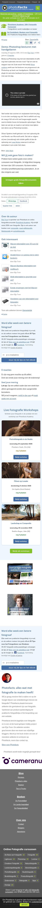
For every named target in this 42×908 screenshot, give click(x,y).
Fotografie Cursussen (8, 2)
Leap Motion (16, 142)
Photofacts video (21, 781)
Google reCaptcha (16, 348)
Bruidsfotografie (11, 876)
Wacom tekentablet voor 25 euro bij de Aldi (24, 245)
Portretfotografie (12, 872)
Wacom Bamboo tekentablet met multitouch (23, 267)
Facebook (23, 201)
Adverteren (21, 832)
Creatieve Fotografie (13, 863)
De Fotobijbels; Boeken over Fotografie (22, 32)
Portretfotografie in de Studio (21, 439)
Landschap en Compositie (21, 523)
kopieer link (7, 206)
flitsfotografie (6, 231)
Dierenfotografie (32, 868)
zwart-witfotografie (25, 228)
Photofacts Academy (23, 222)
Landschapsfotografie (13, 868)
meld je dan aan (24, 395)
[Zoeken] (38, 8)
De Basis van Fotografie (15, 855)
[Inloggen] (39, 2)
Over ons (21, 820)
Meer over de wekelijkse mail (19, 342)
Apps (35, 880)
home (5, 40)
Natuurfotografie (32, 863)
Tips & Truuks (21, 789)
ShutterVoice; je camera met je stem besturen (24, 256)
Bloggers (21, 828)
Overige (9, 885)
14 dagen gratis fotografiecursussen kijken (21, 181)
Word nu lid (24, 16)
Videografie (24, 880)
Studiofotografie (28, 872)
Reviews (21, 777)
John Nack (9, 151)
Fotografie (33, 855)
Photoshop (23, 859)
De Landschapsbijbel (21, 804)
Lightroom (10, 859)
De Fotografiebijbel (21, 808)
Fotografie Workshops (23, 2)
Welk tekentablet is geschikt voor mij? (23, 278)
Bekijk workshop (21, 457)
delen (18, 206)
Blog (21, 773)
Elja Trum (31, 53)
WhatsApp (12, 201)
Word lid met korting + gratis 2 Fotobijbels (16, 14)
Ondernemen (10, 880)
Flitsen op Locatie (21, 481)
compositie (14, 228)
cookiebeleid (37, 902)
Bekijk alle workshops (21, 551)
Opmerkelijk (34, 39)
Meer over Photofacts (10, 745)
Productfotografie (28, 876)
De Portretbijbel (21, 801)
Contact (21, 824)
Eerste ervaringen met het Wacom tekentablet (23, 289)
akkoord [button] (24, 905)
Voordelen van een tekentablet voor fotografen (24, 300)
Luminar (35, 859)
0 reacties (11, 55)
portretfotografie (19, 231)
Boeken (21, 785)
